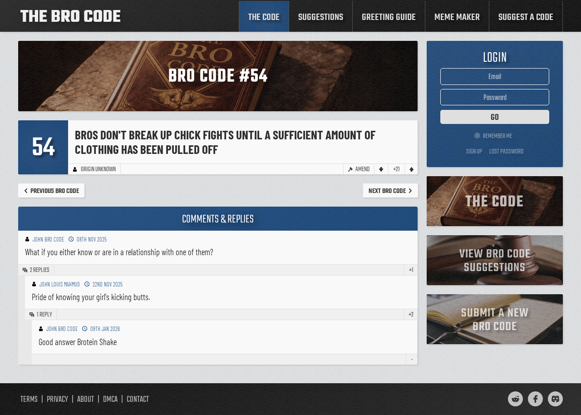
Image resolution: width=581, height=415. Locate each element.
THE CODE (264, 17)
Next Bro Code (387, 191)
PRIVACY (57, 399)
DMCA (110, 399)
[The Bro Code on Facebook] (535, 398)
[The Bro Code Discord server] (555, 398)
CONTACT (138, 399)
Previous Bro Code (54, 191)
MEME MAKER (457, 17)
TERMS (29, 399)
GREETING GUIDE (389, 17)
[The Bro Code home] (70, 16)
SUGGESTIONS (320, 17)
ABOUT (85, 399)
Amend (362, 169)
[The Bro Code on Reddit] (515, 398)
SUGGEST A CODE (525, 17)
